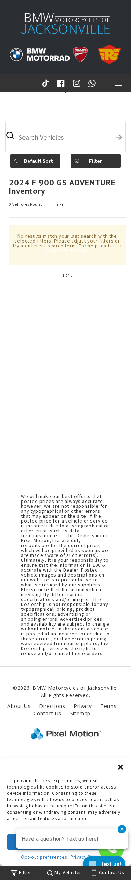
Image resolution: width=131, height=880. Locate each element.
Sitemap (80, 713)
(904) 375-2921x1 (66, 250)
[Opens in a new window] (47, 83)
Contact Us (47, 713)
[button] (120, 767)
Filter (95, 161)
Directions (52, 706)
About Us (18, 706)
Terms (109, 706)
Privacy (83, 706)
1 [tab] (65, 92)
